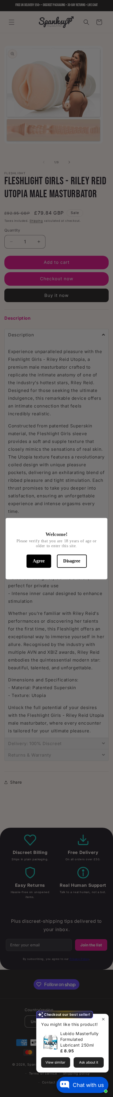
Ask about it (88, 1062)
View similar (55, 1062)
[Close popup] (103, 1019)
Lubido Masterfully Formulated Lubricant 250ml (79, 1039)
